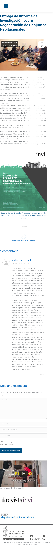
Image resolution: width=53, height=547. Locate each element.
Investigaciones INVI (9, 42)
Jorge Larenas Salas (9, 45)
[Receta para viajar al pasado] (23, 473)
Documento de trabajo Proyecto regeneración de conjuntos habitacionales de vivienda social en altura (23, 215)
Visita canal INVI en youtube (12, 488)
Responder (41, 374)
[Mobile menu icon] (6, 6)
